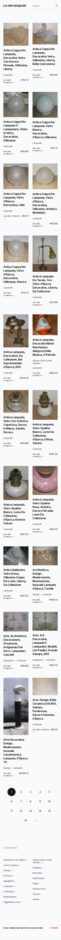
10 (49, 801)
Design (36, 594)
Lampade (8, 75)
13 (30, 810)
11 (11, 810)
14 (40, 810)
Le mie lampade (14, 5)
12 (21, 810)
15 (49, 810)
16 (26, 820)
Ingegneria (8, 660)
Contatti (54, 928)
